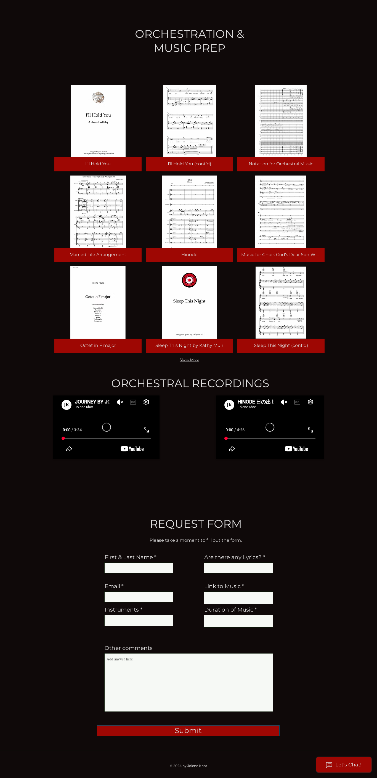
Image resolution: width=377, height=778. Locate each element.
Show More (189, 359)
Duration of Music (228, 609)
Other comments (129, 648)
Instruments (122, 609)
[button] (98, 128)
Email (112, 586)
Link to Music (222, 586)
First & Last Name (129, 557)
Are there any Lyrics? (232, 557)
